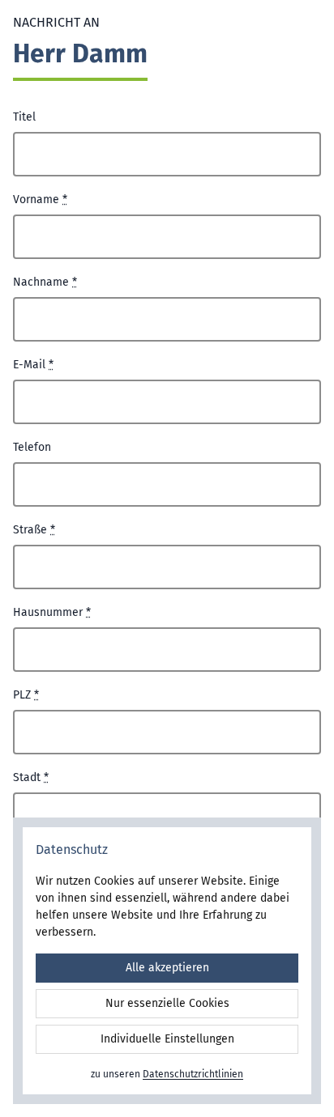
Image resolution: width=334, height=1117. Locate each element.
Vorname (40, 199)
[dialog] (167, 961)
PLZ (26, 695)
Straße (34, 530)
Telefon (32, 447)
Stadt (31, 777)
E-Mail (33, 365)
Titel (24, 117)
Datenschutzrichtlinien (193, 1074)
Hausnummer (52, 612)
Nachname (45, 282)
